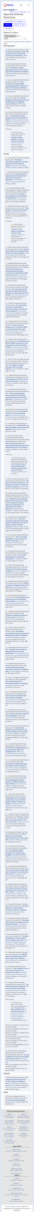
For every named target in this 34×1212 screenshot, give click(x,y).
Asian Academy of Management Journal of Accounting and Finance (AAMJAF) (16, 942)
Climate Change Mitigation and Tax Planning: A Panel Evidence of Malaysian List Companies (16, 729)
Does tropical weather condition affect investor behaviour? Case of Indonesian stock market (17, 872)
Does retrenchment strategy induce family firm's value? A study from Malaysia (16, 764)
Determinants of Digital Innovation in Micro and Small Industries (14, 367)
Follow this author (15, 12)
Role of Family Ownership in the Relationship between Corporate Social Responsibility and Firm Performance (17, 445)
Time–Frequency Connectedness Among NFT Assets (17, 210)
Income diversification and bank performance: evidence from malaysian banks (16, 669)
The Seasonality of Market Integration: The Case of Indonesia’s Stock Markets (17, 986)
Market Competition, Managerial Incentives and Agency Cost (17, 585)
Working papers (14, 41)
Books (6, 44)
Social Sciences (24, 486)
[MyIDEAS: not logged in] (29, 12)
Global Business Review (20, 587)
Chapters (28, 41)
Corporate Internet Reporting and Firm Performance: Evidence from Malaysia (16, 681)
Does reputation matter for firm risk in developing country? (16, 413)
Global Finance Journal (19, 429)
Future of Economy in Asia (12, 1087)
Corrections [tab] (8, 28)
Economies (15, 369)
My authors (24, 12)
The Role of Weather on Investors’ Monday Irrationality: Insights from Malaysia (17, 908)
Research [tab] (8, 25)
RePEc (14, 1206)
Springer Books (14, 1083)
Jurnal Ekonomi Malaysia (12, 637)
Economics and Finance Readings (15, 1100)
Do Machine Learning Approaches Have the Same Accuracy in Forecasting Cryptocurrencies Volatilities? (17, 53)
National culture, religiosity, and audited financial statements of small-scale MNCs (17, 251)
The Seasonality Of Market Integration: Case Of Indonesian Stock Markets (16, 118)
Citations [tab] (16, 25)
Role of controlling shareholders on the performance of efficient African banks (16, 538)
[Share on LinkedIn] (13, 10)
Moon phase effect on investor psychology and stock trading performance (17, 922)
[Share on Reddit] (11, 10)
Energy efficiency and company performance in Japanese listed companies (17, 599)
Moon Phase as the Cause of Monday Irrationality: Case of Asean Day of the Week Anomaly (16, 890)
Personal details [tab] (10, 21)
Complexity (8, 449)
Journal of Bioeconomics (12, 960)
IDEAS (7, 1206)
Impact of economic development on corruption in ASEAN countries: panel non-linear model (16, 327)
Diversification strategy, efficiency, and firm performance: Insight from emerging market (16, 749)
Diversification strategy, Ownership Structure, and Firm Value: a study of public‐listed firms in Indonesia (16, 69)
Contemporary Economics (12, 685)
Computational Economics (17, 212)
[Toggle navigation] (20, 5)
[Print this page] (17, 10)
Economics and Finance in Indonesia (15, 990)
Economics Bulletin (15, 671)
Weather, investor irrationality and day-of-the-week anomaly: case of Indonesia (16, 956)
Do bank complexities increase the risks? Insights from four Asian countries (17, 1056)
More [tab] (23, 25)
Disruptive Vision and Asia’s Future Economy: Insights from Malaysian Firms (15, 1081)
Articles (22, 41)
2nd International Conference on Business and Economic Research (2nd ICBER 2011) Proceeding (17, 122)
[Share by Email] (15, 10)
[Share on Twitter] (8, 10)
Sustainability (19, 559)
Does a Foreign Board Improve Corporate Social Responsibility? (15, 557)
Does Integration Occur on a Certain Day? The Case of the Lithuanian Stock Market (17, 970)
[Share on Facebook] (9, 10)
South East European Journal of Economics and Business (16, 974)
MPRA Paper (9, 73)
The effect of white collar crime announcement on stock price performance (16, 820)
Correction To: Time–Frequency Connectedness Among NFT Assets (18, 231)
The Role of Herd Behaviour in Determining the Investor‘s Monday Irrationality (17, 938)
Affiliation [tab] (20, 21)
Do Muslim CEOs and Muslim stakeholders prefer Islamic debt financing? (17, 427)
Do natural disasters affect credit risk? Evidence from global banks (16, 196)
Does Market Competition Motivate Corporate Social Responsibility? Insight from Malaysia (17, 633)
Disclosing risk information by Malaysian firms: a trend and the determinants (16, 651)
